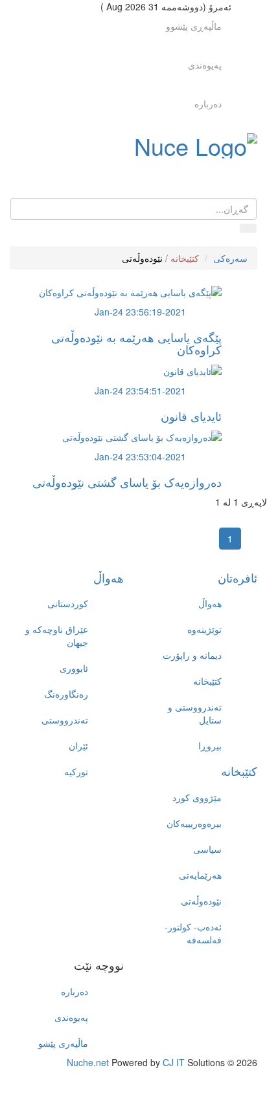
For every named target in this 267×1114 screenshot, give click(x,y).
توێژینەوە (204, 629)
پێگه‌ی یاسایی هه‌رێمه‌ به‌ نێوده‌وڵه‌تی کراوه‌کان (136, 343)
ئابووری (74, 667)
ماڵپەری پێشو (63, 1042)
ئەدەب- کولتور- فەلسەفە (193, 933)
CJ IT (174, 1062)
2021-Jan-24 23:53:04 (140, 456)
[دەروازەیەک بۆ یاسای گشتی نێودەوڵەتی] (142, 435)
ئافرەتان (237, 577)
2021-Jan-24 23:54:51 (140, 390)
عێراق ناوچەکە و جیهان (56, 635)
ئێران (78, 745)
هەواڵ (108, 577)
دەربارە (208, 103)
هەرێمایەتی (200, 874)
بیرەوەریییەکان (194, 823)
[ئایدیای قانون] (192, 369)
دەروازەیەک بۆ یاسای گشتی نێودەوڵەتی (127, 481)
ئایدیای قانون (191, 415)
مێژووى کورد (197, 797)
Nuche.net (88, 1062)
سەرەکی (230, 258)
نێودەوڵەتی (142, 258)
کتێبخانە (184, 258)
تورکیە (76, 771)
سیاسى (207, 848)
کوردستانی (67, 603)
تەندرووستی (64, 719)
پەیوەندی (205, 64)
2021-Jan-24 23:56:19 (140, 311)
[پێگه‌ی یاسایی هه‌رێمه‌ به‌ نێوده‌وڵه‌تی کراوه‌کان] (130, 290)
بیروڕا (210, 745)
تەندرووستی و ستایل (195, 713)
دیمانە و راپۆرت (192, 654)
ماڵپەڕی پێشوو (194, 25)
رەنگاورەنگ (66, 693)
